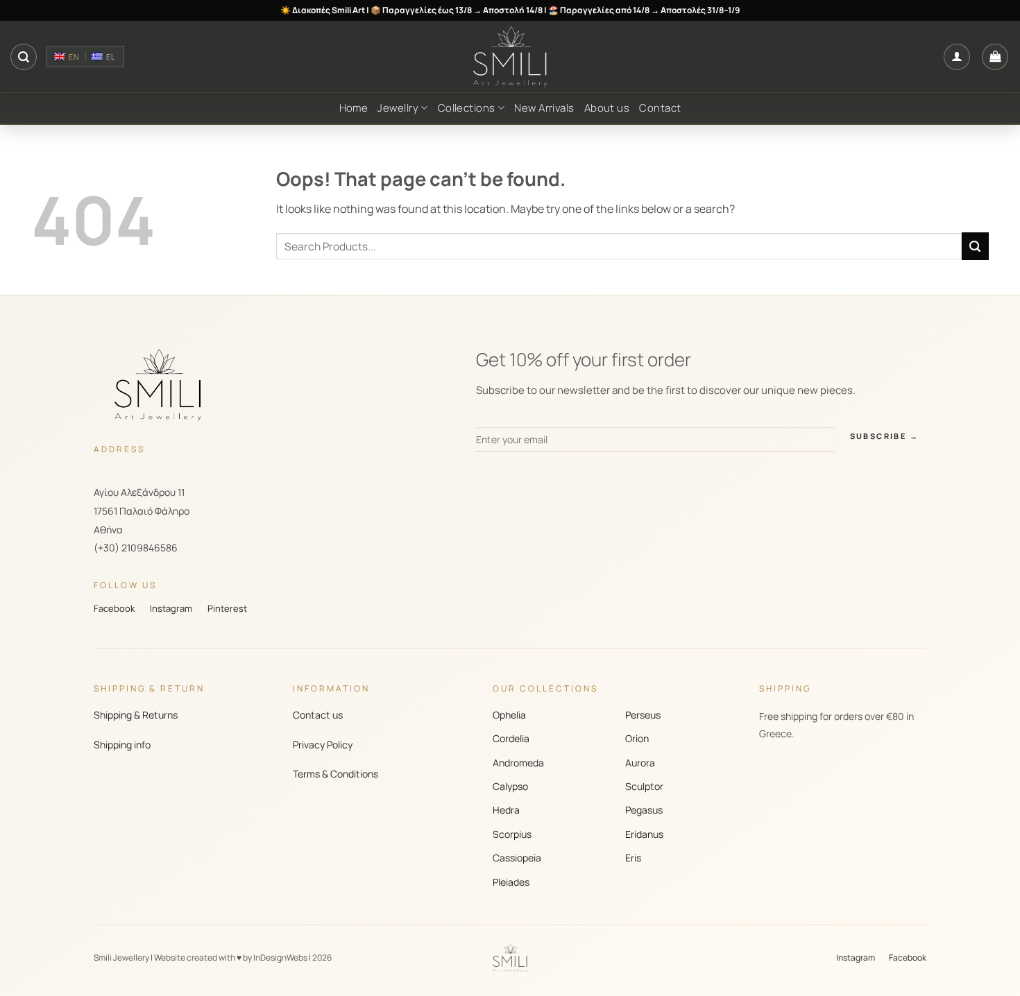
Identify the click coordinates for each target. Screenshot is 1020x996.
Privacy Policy (322, 744)
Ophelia (509, 714)
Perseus (643, 714)
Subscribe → (884, 436)
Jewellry (397, 108)
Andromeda (518, 762)
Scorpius (512, 834)
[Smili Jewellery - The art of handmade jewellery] (510, 57)
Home (353, 108)
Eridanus (644, 834)
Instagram (171, 608)
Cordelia (511, 738)
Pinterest (227, 608)
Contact (660, 108)
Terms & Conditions (335, 773)
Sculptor (644, 786)
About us (607, 108)
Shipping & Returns (136, 714)
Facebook (114, 608)
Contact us (318, 714)
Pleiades (511, 881)
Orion (637, 738)
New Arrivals (544, 108)
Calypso (510, 786)
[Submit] (975, 245)
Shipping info (122, 744)
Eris (633, 857)
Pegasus (644, 809)
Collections (466, 108)
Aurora (640, 762)
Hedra (506, 809)
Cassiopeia (517, 857)
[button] (23, 57)
